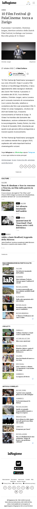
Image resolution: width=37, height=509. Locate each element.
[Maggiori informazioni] (28, 74)
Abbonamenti (6, 479)
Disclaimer (14, 479)
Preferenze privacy (29, 483)
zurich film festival (7, 163)
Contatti (28, 479)
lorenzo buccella (22, 160)
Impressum (21, 479)
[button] (5, 487)
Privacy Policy (7, 483)
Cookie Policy (18, 483)
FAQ (32, 479)
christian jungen (6, 160)
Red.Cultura (22, 68)
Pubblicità (13, 481)
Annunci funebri (21, 481)
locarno (14, 160)
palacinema (31, 160)
